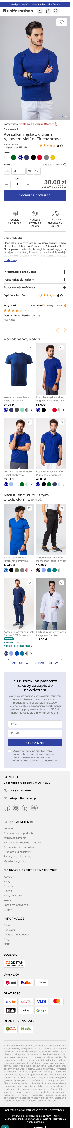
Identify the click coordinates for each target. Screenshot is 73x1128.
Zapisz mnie (35, 743)
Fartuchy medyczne (16, 904)
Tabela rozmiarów (52, 164)
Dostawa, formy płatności (19, 833)
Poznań (52, 1100)
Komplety (9, 877)
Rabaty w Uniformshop (17, 856)
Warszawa (60, 1098)
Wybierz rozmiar (35, 195)
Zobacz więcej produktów (35, 663)
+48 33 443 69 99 (20, 790)
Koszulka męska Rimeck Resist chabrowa (18, 473)
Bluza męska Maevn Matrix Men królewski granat (16, 559)
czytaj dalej (11, 260)
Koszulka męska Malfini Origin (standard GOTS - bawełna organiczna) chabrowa (50, 399)
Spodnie (8, 886)
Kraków (8, 1100)
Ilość (17, 178)
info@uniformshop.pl (22, 798)
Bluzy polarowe (13, 895)
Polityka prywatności (16, 934)
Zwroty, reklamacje (15, 837)
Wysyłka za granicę (15, 861)
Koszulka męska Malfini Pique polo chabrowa (49, 473)
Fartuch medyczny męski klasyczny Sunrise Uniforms (51, 633)
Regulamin (10, 930)
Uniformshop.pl (56, 1109)
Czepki (8, 909)
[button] (62, 116)
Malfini (14, 144)
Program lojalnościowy (17, 851)
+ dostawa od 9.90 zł (52, 186)
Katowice (42, 1100)
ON (5, 129)
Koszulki (14, 129)
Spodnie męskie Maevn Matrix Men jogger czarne (51, 559)
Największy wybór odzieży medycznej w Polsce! (35, 4)
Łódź (25, 1100)
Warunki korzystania (54, 1118)
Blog (6, 939)
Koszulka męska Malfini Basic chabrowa (17, 399)
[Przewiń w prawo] (29, 410)
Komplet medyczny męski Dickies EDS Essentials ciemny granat (19, 633)
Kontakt (8, 828)
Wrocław (17, 1100)
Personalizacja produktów (19, 847)
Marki (7, 944)
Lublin (32, 1100)
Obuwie (8, 891)
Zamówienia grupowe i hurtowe (22, 842)
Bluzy (7, 881)
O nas (7, 925)
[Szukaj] (56, 11)
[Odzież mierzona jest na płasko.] (64, 164)
